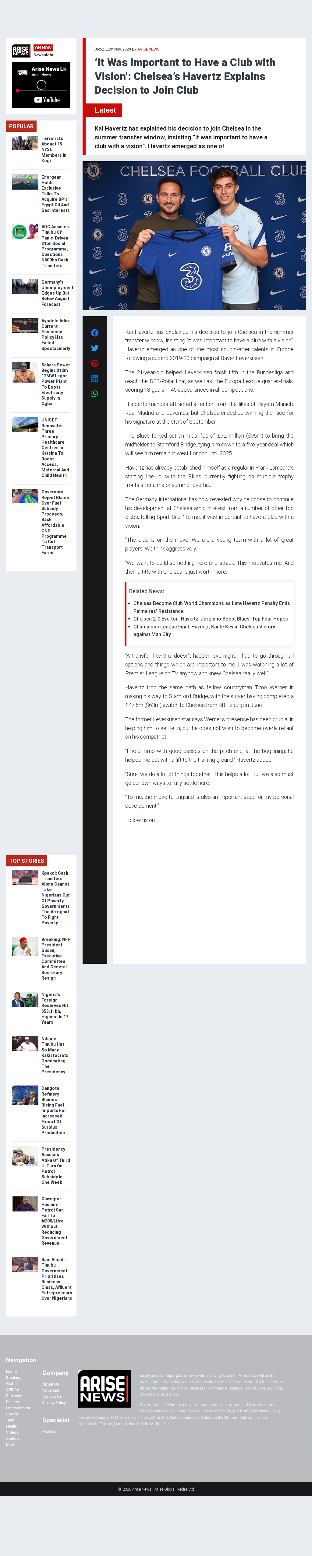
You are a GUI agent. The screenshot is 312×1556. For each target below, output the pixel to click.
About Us (50, 1384)
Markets (49, 1431)
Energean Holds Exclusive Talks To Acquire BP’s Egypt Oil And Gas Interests (55, 194)
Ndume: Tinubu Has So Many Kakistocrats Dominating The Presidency (54, 1055)
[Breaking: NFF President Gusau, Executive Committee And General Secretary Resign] (25, 938)
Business (14, 1395)
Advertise (50, 1390)
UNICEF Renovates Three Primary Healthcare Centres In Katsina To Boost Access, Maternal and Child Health (55, 448)
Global (12, 1383)
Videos (12, 1432)
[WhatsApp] (134, 950)
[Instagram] (131, 950)
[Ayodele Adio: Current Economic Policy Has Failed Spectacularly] (25, 319)
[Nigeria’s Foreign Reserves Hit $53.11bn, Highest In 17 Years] (25, 993)
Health (11, 1426)
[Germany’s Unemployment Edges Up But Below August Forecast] (25, 280)
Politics (12, 1402)
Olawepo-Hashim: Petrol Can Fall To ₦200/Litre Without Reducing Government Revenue (54, 1221)
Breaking (14, 1377)
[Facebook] (126, 950)
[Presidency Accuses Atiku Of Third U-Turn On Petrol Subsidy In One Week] (25, 1147)
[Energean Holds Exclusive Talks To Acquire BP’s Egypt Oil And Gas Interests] (25, 175)
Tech (10, 1420)
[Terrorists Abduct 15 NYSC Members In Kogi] (25, 137)
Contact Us (52, 1396)
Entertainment (18, 1408)
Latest (105, 110)
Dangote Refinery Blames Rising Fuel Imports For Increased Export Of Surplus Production (53, 1110)
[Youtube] (137, 950)
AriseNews (148, 49)
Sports (12, 1414)
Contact (13, 1438)
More (10, 1444)
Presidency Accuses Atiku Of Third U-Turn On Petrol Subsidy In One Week (55, 1166)
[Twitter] (128, 950)
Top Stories (26, 861)
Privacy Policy (54, 1402)
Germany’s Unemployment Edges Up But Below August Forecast (57, 293)
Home (11, 1371)
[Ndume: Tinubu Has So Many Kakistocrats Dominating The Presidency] (25, 1037)
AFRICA (13, 1389)
